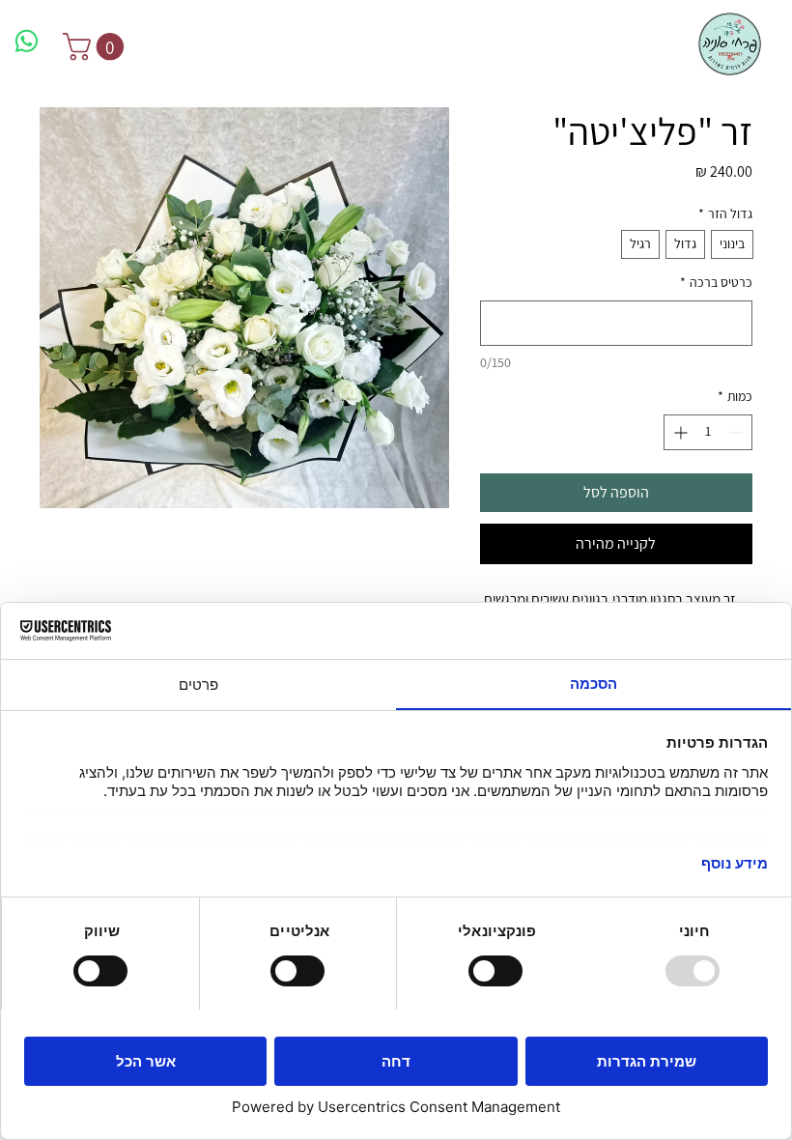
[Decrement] (737, 432)
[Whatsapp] (27, 41)
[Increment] (678, 432)
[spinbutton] (708, 432)
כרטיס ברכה (716, 282)
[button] (96, 47)
